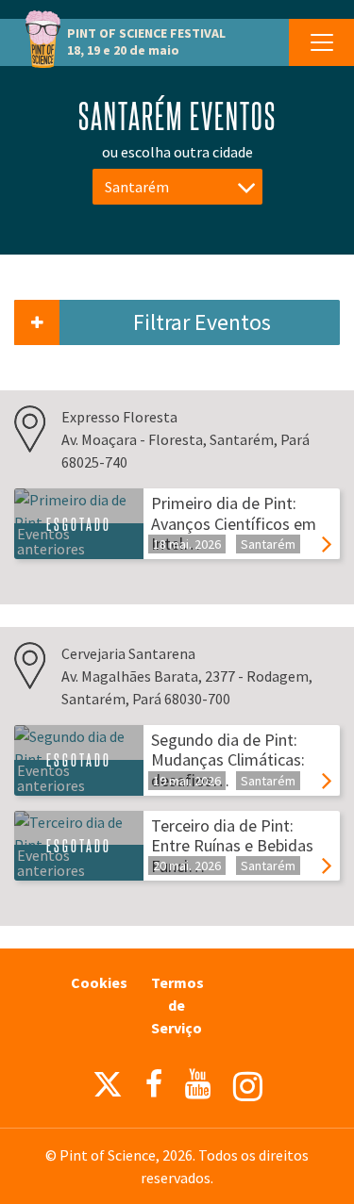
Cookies (99, 982)
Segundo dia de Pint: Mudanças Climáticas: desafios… (228, 760)
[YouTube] (198, 1084)
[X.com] (108, 1089)
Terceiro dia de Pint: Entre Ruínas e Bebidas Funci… (232, 846)
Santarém (137, 186)
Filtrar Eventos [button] (202, 322)
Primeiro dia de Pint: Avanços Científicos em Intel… (233, 523)
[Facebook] (153, 1084)
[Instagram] (247, 1086)
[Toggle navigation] (321, 42)
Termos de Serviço (177, 1005)
